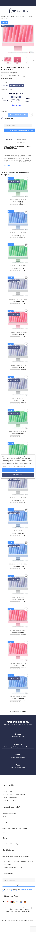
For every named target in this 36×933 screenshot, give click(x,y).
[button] (32, 10)
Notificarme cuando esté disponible (19, 130)
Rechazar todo (18, 475)
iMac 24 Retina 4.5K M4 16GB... (18, 199)
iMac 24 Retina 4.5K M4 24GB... (18, 299)
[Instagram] (18, 926)
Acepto (18, 470)
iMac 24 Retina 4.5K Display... (18, 531)
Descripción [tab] (9, 139)
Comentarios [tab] (20, 142)
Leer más (7, 165)
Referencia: (4, 76)
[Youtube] (21, 926)
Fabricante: (19, 76)
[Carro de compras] (32, 3)
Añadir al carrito (17, 115)
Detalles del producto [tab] (23, 139)
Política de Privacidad (26, 889)
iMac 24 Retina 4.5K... (18, 398)
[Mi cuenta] (34, 3)
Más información (7, 466)
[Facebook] (14, 926)
